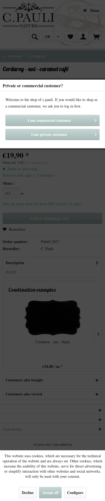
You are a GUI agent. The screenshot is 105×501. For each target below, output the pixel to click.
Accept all (50, 492)
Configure (75, 492)
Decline (28, 492)
